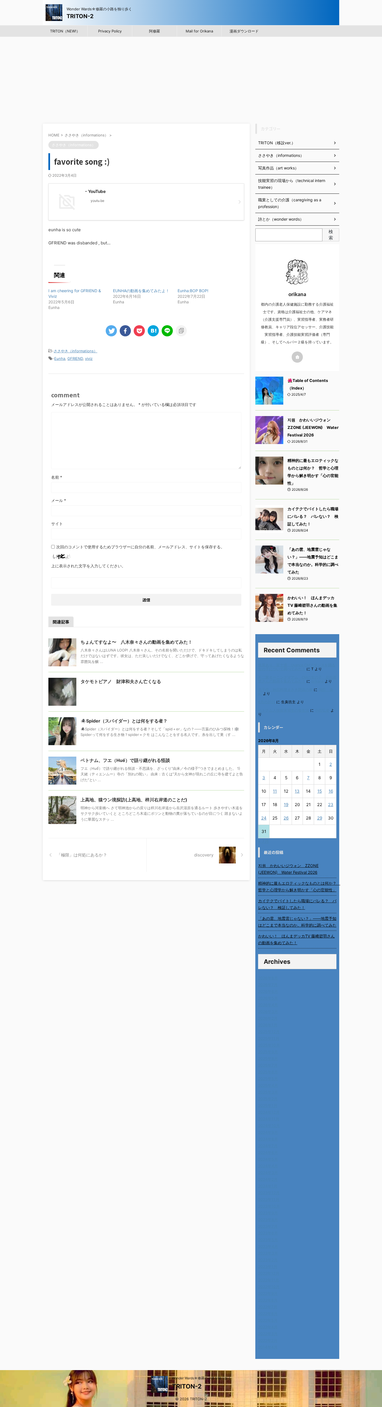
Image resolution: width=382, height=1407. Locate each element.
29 (319, 818)
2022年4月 (268, 1327)
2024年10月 (269, 1125)
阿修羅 (154, 31)
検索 (331, 234)
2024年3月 (268, 1172)
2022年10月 (269, 1286)
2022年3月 (268, 1333)
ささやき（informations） (75, 351)
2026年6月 (268, 991)
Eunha (59, 358)
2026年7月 (268, 984)
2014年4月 (268, 1347)
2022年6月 (268, 1313)
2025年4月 (268, 1085)
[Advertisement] (191, 79)
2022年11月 (268, 1280)
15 (319, 791)
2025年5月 (268, 1078)
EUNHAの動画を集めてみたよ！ (141, 290)
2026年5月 (268, 998)
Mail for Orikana (199, 31)
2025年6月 (268, 1072)
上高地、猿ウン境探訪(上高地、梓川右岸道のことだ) (134, 799)
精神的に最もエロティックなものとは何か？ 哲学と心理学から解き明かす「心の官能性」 (297, 886)
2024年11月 (268, 1118)
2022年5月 (268, 1320)
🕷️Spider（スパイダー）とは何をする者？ (124, 721)
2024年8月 (268, 1139)
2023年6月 (268, 1233)
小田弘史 (322, 710)
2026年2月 (268, 1018)
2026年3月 (268, 1011)
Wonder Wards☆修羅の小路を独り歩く (201, 1378)
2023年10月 (269, 1206)
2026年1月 (267, 1025)
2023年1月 (267, 1266)
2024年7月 (268, 1145)
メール (58, 500)
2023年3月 (268, 1253)
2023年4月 (268, 1246)
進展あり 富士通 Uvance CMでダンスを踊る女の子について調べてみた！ (296, 667)
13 (297, 791)
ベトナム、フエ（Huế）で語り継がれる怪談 (125, 760)
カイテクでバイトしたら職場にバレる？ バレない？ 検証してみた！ (312, 516)
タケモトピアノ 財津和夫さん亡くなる (121, 681)
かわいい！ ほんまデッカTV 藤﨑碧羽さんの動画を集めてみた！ (312, 605)
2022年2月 (267, 1340)
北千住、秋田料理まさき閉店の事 (285, 690)
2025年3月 (268, 1092)
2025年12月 (269, 1031)
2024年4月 (268, 1165)
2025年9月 (268, 1051)
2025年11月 (268, 1038)
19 (286, 804)
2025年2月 (268, 1098)
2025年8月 (268, 1058)
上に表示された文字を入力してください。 (88, 565)
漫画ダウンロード (244, 31)
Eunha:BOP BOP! (193, 290)
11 (275, 791)
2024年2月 (268, 1179)
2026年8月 (268, 978)
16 (331, 791)
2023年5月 (268, 1239)
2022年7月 (267, 1306)
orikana (317, 681)
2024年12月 (269, 1112)
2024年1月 (267, 1186)
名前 (56, 477)
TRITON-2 (80, 16)
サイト (57, 523)
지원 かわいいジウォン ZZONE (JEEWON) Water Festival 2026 (313, 427)
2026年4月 (268, 1004)
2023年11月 (268, 1199)
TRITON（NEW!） (65, 31)
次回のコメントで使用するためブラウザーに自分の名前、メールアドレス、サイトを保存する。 (140, 546)
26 (286, 818)
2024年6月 (268, 1152)
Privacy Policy (110, 31)
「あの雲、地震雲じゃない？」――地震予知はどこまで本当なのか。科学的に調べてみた (297, 921)
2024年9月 (268, 1132)
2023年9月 (268, 1212)
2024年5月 (268, 1159)
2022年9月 (268, 1293)
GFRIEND (75, 358)
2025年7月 (268, 1065)
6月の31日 (266, 702)
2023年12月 (269, 1192)
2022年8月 (268, 1300)
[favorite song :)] (153, 330)
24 (264, 818)
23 (330, 804)
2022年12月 (268, 1273)
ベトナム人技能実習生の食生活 (283, 710)
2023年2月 (268, 1259)
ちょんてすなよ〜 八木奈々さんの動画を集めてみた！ (136, 642)
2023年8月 (268, 1219)
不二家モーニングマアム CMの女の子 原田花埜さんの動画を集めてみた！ (297, 679)
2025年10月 (269, 1045)
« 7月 (263, 841)
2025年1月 (267, 1105)
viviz (89, 358)
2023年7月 (268, 1226)
